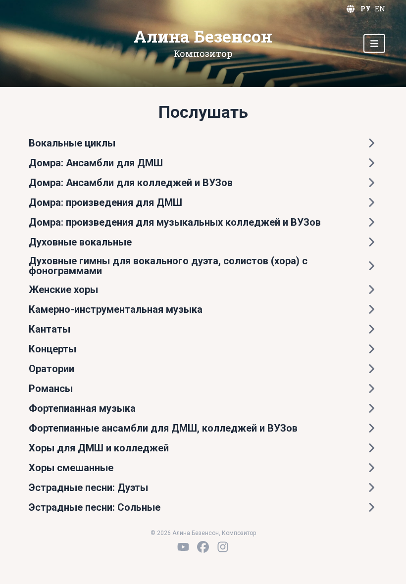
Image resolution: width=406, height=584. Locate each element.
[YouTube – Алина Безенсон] (183, 547)
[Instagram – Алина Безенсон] (223, 547)
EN (380, 8)
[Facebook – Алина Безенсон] (203, 547)
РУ (365, 8)
